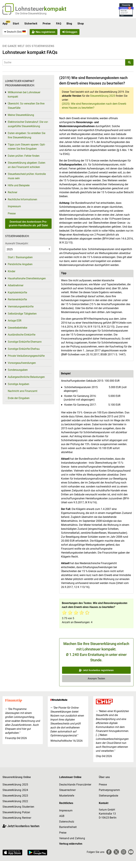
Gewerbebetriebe (17, 327)
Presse (12, 213)
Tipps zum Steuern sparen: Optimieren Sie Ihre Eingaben (26, 146)
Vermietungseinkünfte (21, 306)
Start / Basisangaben (20, 257)
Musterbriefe (66, 795)
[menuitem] (14, 32)
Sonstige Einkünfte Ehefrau (24, 348)
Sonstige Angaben (18, 384)
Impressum (14, 206)
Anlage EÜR (14, 320)
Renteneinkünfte (17, 299)
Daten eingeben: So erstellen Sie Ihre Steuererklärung (26, 135)
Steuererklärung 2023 (15, 795)
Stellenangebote (108, 795)
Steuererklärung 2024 (15, 790)
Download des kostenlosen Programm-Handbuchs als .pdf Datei (28, 223)
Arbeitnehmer (15, 285)
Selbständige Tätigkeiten (22, 313)
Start (16, 23)
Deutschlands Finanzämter (75, 784)
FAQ (58, 23)
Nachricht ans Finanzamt (22, 391)
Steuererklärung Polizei (16, 812)
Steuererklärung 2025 (102, 95)
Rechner (12, 192)
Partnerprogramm (109, 790)
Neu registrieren (45, 32)
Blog (69, 23)
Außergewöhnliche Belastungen (26, 377)
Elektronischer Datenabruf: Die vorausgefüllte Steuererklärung (28, 124)
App (4, 23)
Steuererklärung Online (16, 777)
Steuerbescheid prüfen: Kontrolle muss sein (27, 176)
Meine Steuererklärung (21, 115)
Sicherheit (30, 23)
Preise (47, 23)
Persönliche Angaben (20, 264)
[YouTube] (131, 852)
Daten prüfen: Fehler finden (23, 155)
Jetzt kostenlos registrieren (98, 670)
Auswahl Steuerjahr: (17, 243)
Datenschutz (66, 821)
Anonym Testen (96, 678)
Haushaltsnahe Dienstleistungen (27, 278)
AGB (61, 816)
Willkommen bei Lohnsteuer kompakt (24, 94)
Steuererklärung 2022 (15, 801)
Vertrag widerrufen (70, 843)
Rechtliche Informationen (22, 199)
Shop (80, 23)
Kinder (11, 271)
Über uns (104, 777)
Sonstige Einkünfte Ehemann (25, 341)
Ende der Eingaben (19, 398)
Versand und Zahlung (72, 838)
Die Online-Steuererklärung (30, 13)
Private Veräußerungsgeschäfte (26, 355)
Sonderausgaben (18, 369)
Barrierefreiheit (68, 827)
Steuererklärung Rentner (16, 817)
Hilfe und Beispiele (19, 185)
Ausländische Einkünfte (21, 334)
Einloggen (71, 32)
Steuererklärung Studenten (18, 806)
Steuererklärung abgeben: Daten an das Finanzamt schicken (26, 165)
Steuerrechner (67, 790)
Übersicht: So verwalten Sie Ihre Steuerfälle (26, 105)
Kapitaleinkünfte (17, 292)
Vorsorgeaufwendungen (22, 362)
